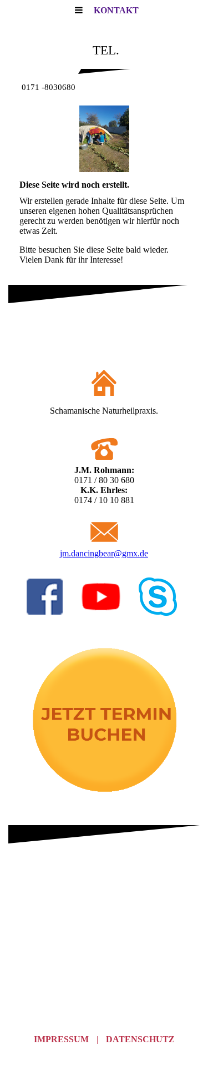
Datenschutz (140, 1039)
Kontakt (116, 10)
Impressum (61, 1039)
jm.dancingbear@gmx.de (104, 553)
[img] (104, 139)
